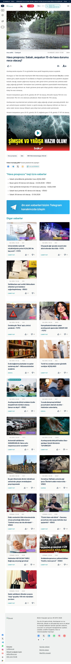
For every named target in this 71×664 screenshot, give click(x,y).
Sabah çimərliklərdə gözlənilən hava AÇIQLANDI (27, 179)
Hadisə (43, 488)
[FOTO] (22, 311)
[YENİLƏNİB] (55, 426)
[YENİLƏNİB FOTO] (55, 231)
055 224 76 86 (12, 657)
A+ (65, 66)
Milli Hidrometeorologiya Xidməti (36, 156)
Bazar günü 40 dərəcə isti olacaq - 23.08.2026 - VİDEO (30, 183)
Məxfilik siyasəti (45, 653)
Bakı (22, 156)
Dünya (10, 373)
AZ (2, 6)
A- (58, 66)
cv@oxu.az (10, 649)
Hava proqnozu (12, 156)
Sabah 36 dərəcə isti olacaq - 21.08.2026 (25, 194)
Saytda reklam (44, 647)
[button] (43, 6)
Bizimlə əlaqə (44, 650)
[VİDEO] (22, 269)
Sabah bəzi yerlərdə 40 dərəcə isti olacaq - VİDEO (28, 191)
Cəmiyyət (11, 255)
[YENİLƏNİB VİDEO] (55, 464)
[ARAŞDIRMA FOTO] (22, 231)
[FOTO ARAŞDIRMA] (22, 426)
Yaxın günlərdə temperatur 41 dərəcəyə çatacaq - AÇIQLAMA (33, 187)
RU (2, 10)
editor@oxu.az (12, 654)
